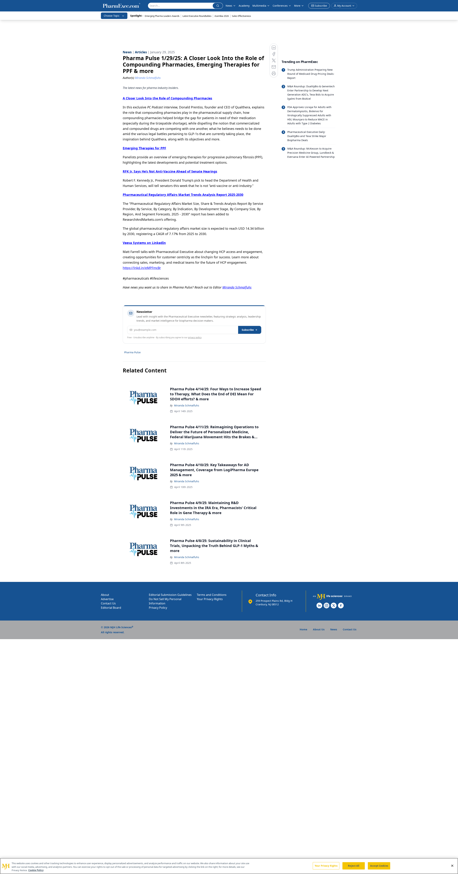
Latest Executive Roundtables (196, 16)
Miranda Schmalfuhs (186, 405)
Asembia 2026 (222, 16)
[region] (229, 866)
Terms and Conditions (211, 595)
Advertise (107, 599)
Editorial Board (111, 608)
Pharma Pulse (132, 352)
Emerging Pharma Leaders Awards (162, 16)
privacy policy (194, 337)
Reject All (353, 865)
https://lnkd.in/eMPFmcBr (142, 268)
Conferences (280, 5)
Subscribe (248, 329)
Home (303, 629)
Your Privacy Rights (210, 599)
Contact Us (108, 603)
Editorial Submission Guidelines (170, 595)
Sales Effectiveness (241, 16)
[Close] (452, 866)
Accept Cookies (379, 865)
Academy (244, 5)
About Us (319, 629)
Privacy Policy (158, 608)
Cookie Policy (35, 870)
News (229, 5)
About (105, 595)
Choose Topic (112, 15)
